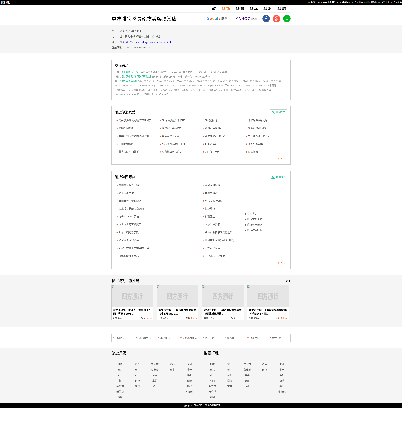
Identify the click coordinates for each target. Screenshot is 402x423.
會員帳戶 (397, 2)
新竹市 (120, 386)
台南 (154, 375)
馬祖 (189, 375)
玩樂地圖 (385, 2)
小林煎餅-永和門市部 (173, 144)
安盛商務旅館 (212, 185)
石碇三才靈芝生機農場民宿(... (135, 248)
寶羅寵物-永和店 (257, 128)
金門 (189, 369)
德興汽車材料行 (214, 128)
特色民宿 (346, 2)
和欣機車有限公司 (172, 151)
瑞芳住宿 (276, 338)
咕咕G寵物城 (126, 128)
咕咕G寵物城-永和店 (173, 120)
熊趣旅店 (210, 208)
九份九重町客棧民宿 (130, 224)
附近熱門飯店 (254, 224)
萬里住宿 (165, 338)
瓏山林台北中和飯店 (130, 201)
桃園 (120, 380)
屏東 (154, 386)
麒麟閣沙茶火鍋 (170, 136)
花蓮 (172, 364)
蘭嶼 (189, 380)
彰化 (137, 375)
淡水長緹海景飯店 (129, 256)
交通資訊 (252, 213)
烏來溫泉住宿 (190, 338)
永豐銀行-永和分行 (172, 128)
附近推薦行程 (254, 230)
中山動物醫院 (126, 144)
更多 (288, 281)
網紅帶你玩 (371, 2)
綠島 (189, 386)
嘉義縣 (155, 369)
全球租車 (358, 2)
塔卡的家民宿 (126, 193)
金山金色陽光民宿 (129, 185)
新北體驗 (281, 8)
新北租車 (267, 8)
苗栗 (137, 364)
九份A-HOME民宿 (129, 216)
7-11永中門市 (212, 151)
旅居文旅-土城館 (214, 201)
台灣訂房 (315, 2)
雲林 (137, 386)
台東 (172, 369)
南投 (137, 380)
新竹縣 (120, 391)
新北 (120, 375)
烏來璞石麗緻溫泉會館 (131, 208)
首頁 (214, 8)
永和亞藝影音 (255, 144)
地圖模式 (280, 112)
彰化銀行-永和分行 (258, 136)
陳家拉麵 (253, 151)
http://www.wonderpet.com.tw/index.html (148, 42)
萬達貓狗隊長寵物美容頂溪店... (136, 120)
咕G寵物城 (211, 120)
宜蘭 (120, 397)
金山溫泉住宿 (145, 338)
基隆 (120, 364)
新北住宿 (253, 8)
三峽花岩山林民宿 (215, 256)
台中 (137, 369)
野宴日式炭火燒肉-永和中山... (135, 136)
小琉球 (189, 391)
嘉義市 (155, 364)
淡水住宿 (232, 338)
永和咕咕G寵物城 (258, 120)
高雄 (154, 380)
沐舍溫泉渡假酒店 (129, 240)
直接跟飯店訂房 (330, 2)
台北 (120, 369)
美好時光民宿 (212, 248)
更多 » (281, 159)
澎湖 (189, 364)
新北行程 (239, 8)
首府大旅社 (211, 193)
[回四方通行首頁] (6, 2)
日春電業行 (211, 144)
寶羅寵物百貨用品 (215, 136)
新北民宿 (120, 338)
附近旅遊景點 (254, 219)
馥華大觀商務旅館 (129, 232)
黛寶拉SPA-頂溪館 (129, 151)
